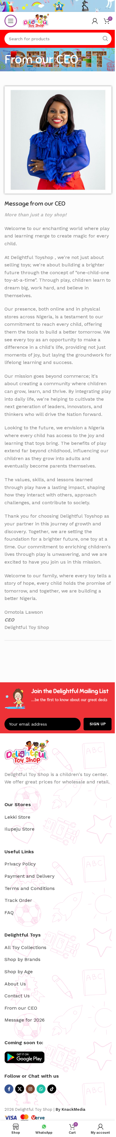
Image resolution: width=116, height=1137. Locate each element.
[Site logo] (36, 20)
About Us (15, 984)
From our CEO (20, 1008)
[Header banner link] (58, 6)
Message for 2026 (24, 1020)
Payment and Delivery (29, 876)
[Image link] (58, 139)
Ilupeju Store (19, 829)
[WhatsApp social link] (41, 1088)
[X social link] (19, 1088)
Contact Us (17, 996)
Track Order (18, 900)
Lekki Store (17, 817)
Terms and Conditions (29, 888)
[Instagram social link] (30, 1088)
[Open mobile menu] (10, 21)
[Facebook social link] (8, 1088)
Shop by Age (18, 971)
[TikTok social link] (51, 1088)
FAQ (9, 912)
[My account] (95, 21)
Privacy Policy (20, 864)
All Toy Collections (25, 947)
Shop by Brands (22, 959)
